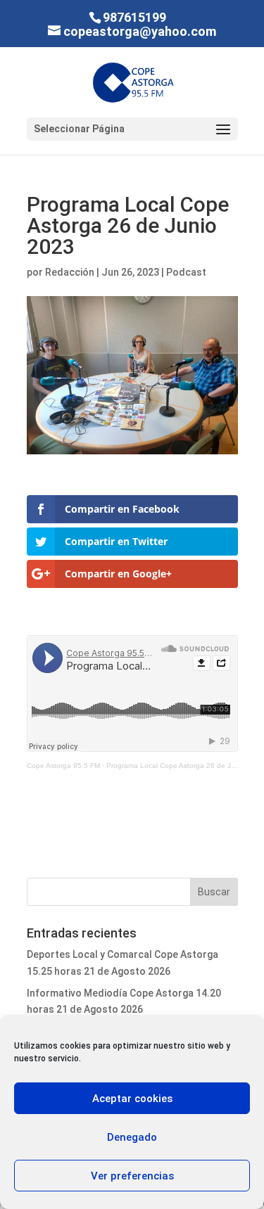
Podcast (186, 272)
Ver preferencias (132, 1176)
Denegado (132, 1137)
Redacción (69, 272)
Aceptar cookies (132, 1098)
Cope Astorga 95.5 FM (63, 765)
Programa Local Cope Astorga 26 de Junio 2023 (185, 765)
